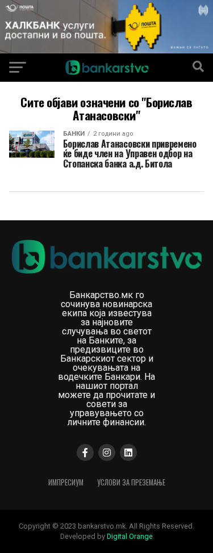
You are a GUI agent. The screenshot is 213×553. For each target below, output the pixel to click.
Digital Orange (130, 536)
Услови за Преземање (131, 482)
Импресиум (65, 482)
